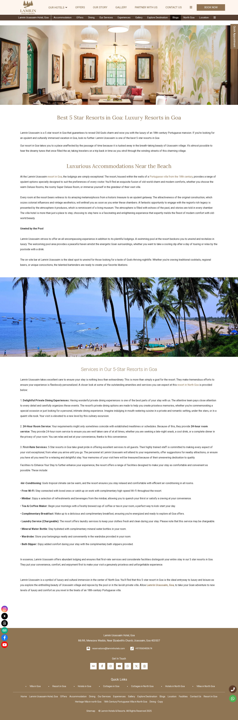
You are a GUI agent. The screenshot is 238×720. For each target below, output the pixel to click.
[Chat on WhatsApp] (232, 698)
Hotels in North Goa (175, 686)
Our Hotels (56, 7)
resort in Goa (55, 176)
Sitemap (90, 711)
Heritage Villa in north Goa (88, 701)
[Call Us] (232, 689)
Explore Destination (157, 17)
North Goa (188, 17)
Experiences (124, 17)
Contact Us (173, 7)
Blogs (176, 17)
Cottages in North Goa (142, 686)
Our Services (106, 17)
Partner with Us (146, 7)
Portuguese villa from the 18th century (171, 176)
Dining (91, 17)
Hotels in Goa (84, 686)
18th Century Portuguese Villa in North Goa (125, 701)
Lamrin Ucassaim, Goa (160, 585)
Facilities (183, 696)
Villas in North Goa (206, 686)
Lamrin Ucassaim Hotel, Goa (33, 17)
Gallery (121, 7)
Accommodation (63, 17)
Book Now (211, 7)
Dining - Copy (156, 701)
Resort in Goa (59, 686)
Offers (80, 7)
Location (204, 17)
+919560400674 (143, 648)
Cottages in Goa (111, 686)
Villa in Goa (35, 686)
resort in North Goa (188, 384)
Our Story (100, 7)
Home (24, 696)
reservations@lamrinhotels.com (108, 648)
